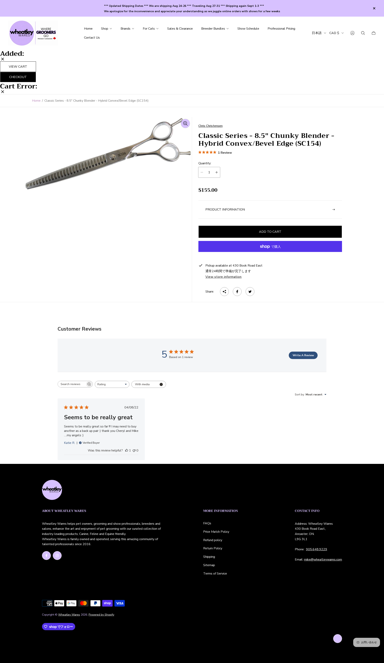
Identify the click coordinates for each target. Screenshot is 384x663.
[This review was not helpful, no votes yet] (134, 450)
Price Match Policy (216, 532)
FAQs (207, 523)
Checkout (18, 77)
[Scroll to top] (337, 638)
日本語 (317, 33)
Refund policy (212, 540)
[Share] (224, 291)
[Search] (363, 33)
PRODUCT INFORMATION (225, 209)
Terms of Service (215, 573)
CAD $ (334, 33)
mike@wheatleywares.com (323, 559)
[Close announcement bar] (374, 8)
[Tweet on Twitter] (250, 291)
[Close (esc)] (2, 59)
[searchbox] (71, 384)
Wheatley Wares (69, 615)
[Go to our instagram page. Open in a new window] (57, 555)
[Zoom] (185, 123)
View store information (223, 277)
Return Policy (212, 548)
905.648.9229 (316, 549)
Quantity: (204, 163)
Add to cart (270, 232)
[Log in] (352, 33)
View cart (18, 66)
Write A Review (303, 355)
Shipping (209, 557)
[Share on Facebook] (237, 291)
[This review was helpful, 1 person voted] (126, 450)
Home (36, 100)
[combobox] (112, 384)
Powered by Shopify (101, 615)
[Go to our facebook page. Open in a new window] (46, 555)
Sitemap (209, 565)
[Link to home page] (52, 490)
